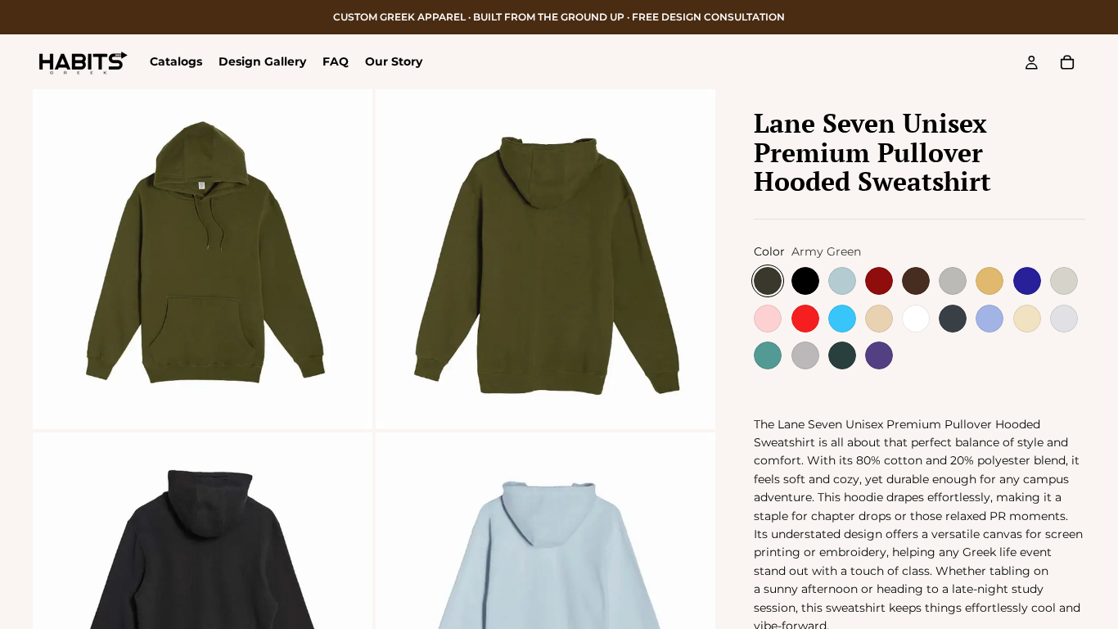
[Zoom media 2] (545, 259)
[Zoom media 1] (202, 259)
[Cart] (1067, 62)
